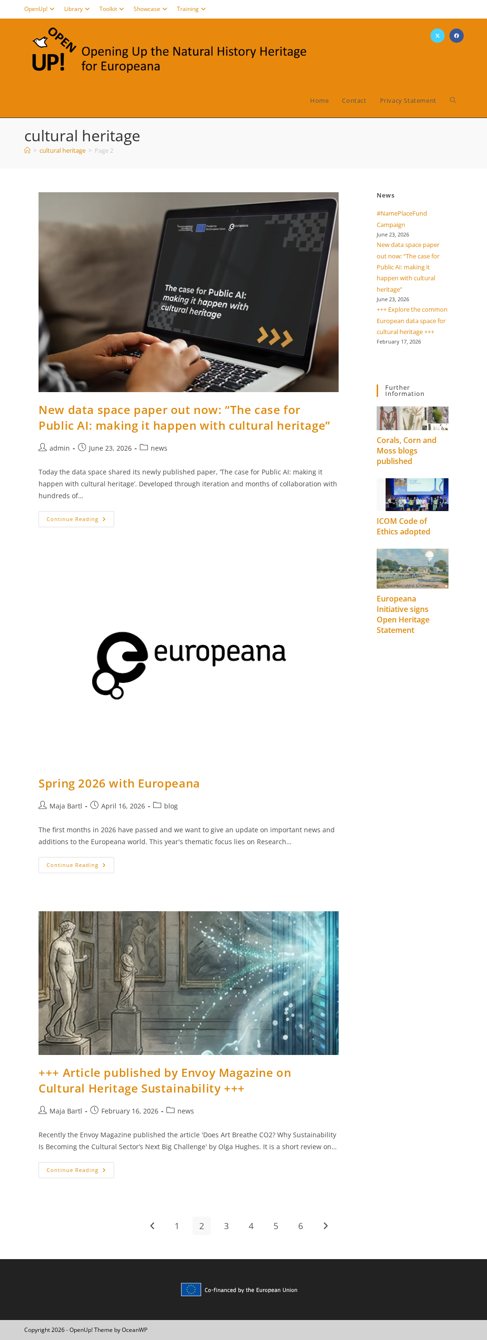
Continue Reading (80, 520)
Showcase (147, 9)
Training (188, 9)
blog (171, 805)
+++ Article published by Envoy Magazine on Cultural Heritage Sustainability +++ (165, 1080)
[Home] (27, 150)
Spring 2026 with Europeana (119, 783)
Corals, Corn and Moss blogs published (407, 450)
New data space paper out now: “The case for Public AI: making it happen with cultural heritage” (185, 418)
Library (73, 9)
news (159, 448)
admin (59, 448)
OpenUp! (36, 9)
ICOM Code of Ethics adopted (403, 526)
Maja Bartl (65, 805)
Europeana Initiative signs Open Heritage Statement (403, 614)
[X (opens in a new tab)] (437, 36)
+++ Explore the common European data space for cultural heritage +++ (412, 320)
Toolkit (108, 9)
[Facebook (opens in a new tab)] (456, 36)
